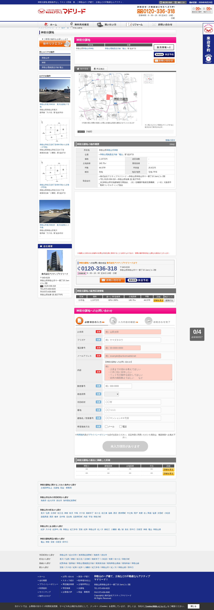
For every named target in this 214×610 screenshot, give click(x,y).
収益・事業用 (66, 488)
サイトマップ (45, 592)
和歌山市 (86, 48)
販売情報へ (163, 47)
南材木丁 (90, 513)
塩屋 (154, 513)
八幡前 (114, 529)
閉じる (193, 606)
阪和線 (72, 563)
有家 (141, 513)
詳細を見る (158, 300)
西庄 (115, 513)
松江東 (104, 513)
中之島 (130, 513)
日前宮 (139, 529)
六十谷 (82, 513)
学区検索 (66, 588)
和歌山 (66, 529)
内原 (85, 517)
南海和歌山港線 (113, 563)
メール (111, 426)
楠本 (56, 517)
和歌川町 (97, 517)
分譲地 (56, 488)
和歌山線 (135, 563)
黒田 (51, 517)
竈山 (124, 48)
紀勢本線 (63, 563)
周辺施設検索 (68, 584)
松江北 (60, 513)
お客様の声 (67, 592)
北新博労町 (78, 517)
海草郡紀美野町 (69, 501)
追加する (169, 300)
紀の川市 (51, 501)
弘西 (47, 513)
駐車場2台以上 (84, 580)
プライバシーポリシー (97, 435)
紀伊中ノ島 (57, 529)
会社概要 (43, 580)
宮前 (81, 529)
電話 (124, 426)
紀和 (85, 529)
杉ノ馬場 (147, 513)
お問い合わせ (68, 576)
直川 (43, 513)
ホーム (42, 576)
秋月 (71, 513)
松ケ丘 (97, 513)
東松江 (107, 529)
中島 (76, 513)
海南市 (43, 501)
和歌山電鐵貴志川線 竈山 (52, 67)
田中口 (132, 529)
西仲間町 (122, 513)
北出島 (69, 517)
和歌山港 (157, 529)
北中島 (62, 517)
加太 (127, 529)
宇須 (90, 517)
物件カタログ (45, 596)
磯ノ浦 (121, 529)
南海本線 (126, 563)
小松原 (167, 513)
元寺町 (53, 513)
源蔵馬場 (44, 517)
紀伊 (43, 529)
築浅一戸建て (84, 576)
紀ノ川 (100, 529)
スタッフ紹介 (68, 580)
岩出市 (59, 501)
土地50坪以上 (46, 488)
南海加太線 (100, 563)
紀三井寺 (74, 529)
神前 (92, 48)
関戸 (136, 513)
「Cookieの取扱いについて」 (155, 606)
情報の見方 (170, 140)
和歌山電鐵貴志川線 (113, 48)
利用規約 (81, 435)
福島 (110, 513)
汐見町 (160, 513)
